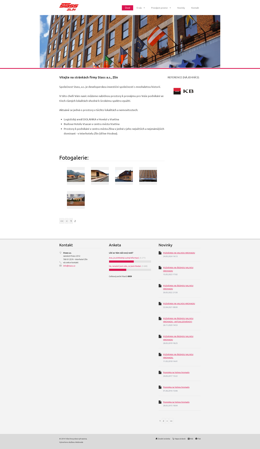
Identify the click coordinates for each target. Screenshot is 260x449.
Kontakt (195, 7)
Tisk (199, 438)
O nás (139, 7)
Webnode (79, 442)
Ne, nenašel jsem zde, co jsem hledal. (125, 266)
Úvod (127, 7)
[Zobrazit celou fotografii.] (75, 175)
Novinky (181, 7)
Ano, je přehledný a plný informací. (124, 257)
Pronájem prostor (159, 7)
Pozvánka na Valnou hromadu (176, 372)
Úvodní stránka (164, 438)
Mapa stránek (180, 438)
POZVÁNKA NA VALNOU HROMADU (179, 252)
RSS (191, 438)
